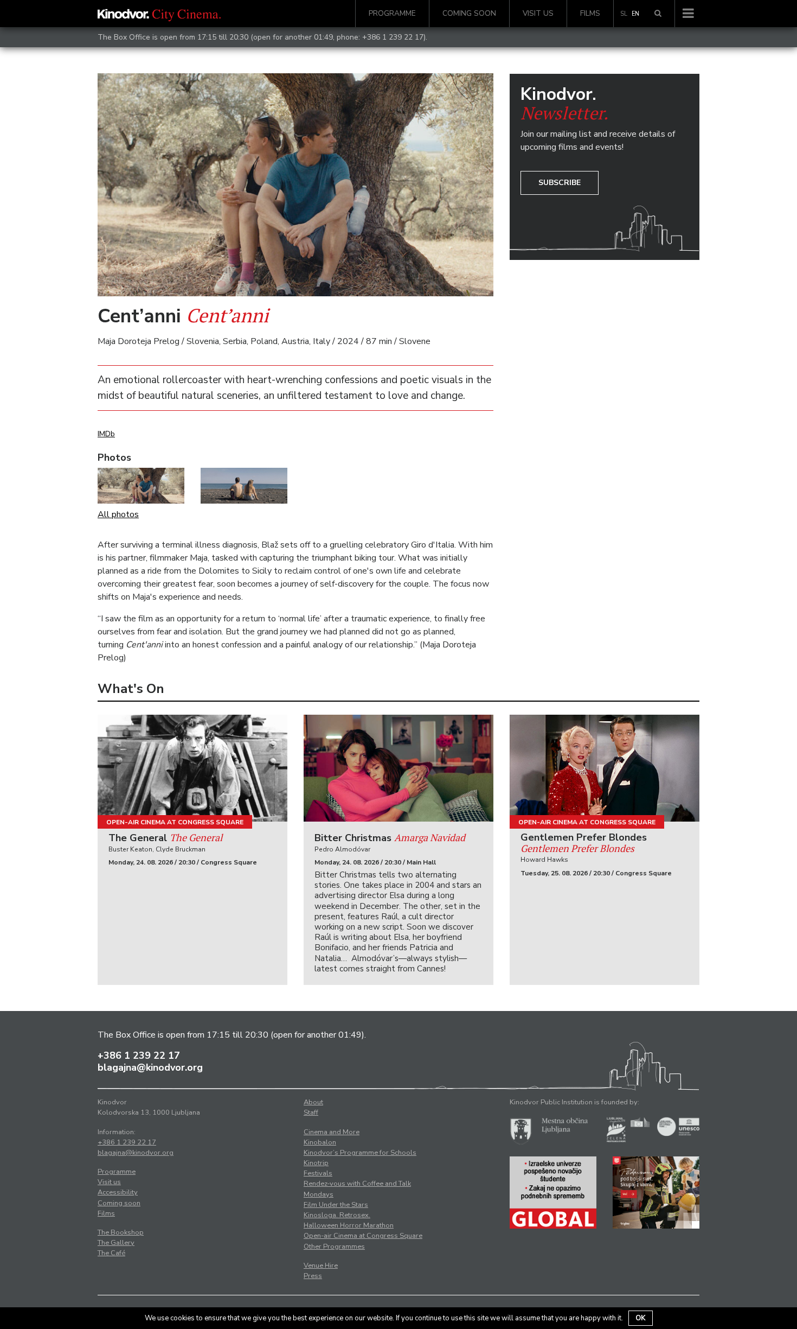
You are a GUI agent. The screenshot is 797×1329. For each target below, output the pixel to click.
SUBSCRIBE (559, 182)
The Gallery (116, 1243)
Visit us (538, 13)
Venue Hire (321, 1265)
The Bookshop (121, 1232)
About (313, 1102)
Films (590, 13)
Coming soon (469, 13)
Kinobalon (320, 1142)
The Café (111, 1253)
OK (640, 1318)
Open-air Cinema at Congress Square (174, 822)
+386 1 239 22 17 (392, 37)
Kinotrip (316, 1163)
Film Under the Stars (336, 1205)
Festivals (318, 1173)
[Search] (658, 13)
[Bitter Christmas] (398, 768)
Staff (311, 1112)
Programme (392, 13)
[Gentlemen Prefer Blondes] (604, 768)
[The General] (192, 768)
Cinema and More (331, 1132)
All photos (118, 514)
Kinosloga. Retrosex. (337, 1215)
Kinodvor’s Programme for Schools (360, 1153)
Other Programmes (334, 1246)
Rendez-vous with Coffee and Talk (357, 1183)
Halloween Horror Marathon (349, 1225)
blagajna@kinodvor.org (150, 1067)
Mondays (318, 1194)
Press (313, 1276)
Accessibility (118, 1192)
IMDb (106, 434)
